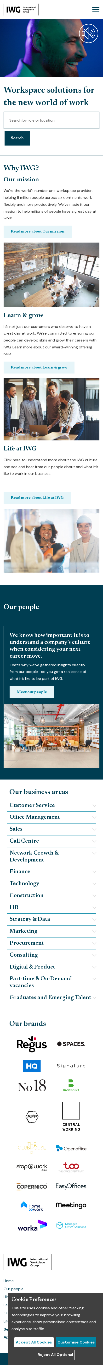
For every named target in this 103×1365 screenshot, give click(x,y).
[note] (51, 806)
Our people (13, 1288)
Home (9, 1280)
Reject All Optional (55, 1354)
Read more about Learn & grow (39, 367)
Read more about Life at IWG (37, 498)
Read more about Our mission (37, 231)
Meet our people (32, 692)
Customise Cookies (76, 1342)
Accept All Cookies (34, 1342)
